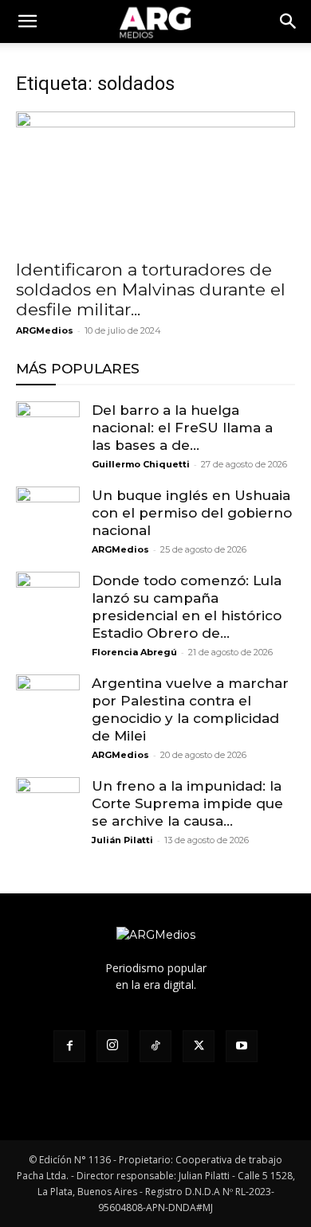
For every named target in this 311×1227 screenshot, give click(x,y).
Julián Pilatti (122, 840)
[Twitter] (199, 1046)
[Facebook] (69, 1046)
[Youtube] (242, 1046)
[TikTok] (155, 1046)
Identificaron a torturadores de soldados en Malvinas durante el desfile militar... (150, 289)
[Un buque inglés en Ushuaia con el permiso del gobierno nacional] (48, 518)
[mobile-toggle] (27, 21)
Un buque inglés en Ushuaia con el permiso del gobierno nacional (192, 512)
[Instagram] (112, 1046)
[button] (288, 21)
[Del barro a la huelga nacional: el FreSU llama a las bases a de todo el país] (48, 433)
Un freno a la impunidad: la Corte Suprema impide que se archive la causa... (187, 803)
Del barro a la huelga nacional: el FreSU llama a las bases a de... (182, 427)
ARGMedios (44, 330)
